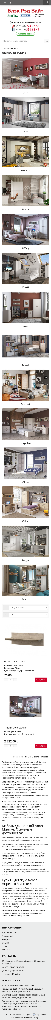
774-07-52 (27, 26)
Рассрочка (7, 939)
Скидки (5, 942)
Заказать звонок (25, 34)
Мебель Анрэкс (10, 48)
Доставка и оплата (10, 932)
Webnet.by (33, 1017)
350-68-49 (27, 29)
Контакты (6, 949)
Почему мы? (7, 936)
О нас (4, 946)
